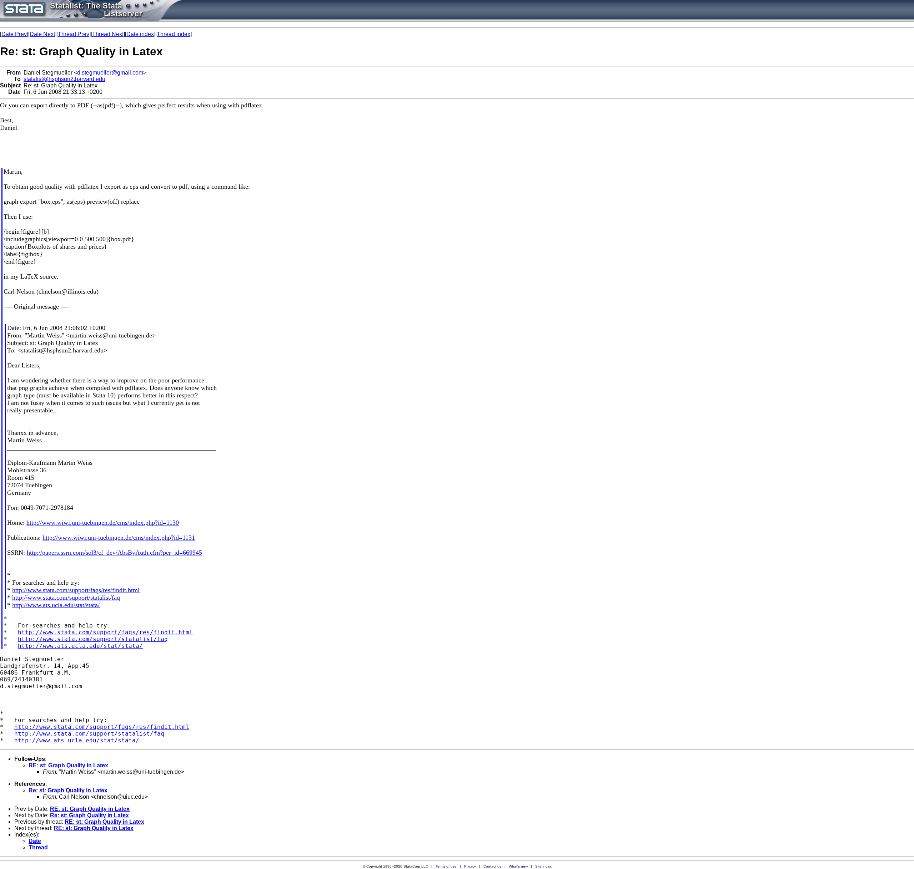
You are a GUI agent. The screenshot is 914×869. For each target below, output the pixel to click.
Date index (140, 34)
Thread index (173, 34)
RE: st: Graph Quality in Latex (68, 765)
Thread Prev (73, 34)
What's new (518, 866)
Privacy (470, 866)
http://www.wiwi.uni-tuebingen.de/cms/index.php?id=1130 (102, 522)
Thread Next (108, 34)
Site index (543, 866)
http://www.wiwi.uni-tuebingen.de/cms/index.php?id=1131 (118, 537)
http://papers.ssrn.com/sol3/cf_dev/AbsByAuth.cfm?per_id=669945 (114, 552)
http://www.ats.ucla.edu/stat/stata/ (56, 605)
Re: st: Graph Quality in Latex (68, 790)
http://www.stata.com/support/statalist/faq (66, 597)
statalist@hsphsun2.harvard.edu (64, 79)
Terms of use (446, 866)
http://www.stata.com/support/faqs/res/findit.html (76, 590)
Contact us (492, 866)
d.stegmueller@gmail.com (110, 73)
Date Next (42, 34)
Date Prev (14, 34)
